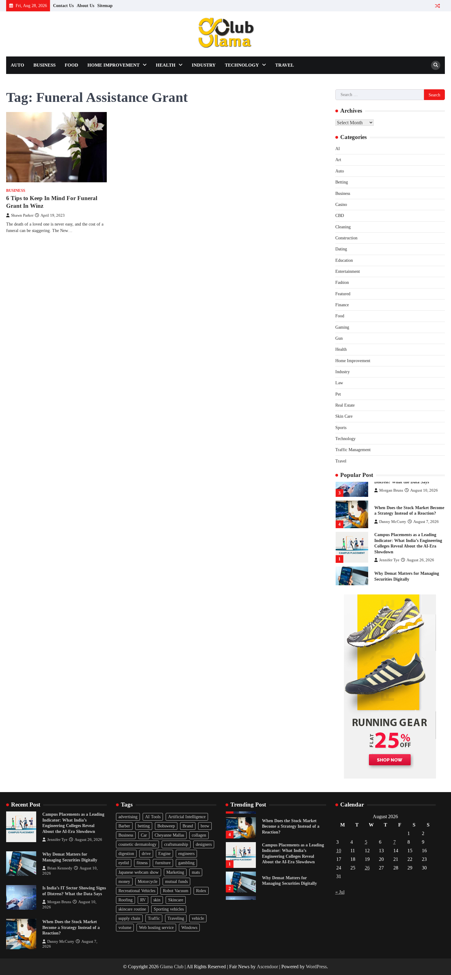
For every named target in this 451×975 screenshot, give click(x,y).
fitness (142, 862)
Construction (346, 237)
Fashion (342, 282)
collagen (199, 835)
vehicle (198, 918)
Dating (341, 248)
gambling (186, 862)
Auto (17, 65)
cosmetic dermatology (137, 844)
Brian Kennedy (59, 868)
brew (205, 825)
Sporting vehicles (169, 909)
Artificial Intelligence (187, 816)
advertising (127, 816)
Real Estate (345, 405)
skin (156, 899)
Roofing (125, 899)
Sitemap (105, 5)
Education (344, 260)
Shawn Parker (22, 215)
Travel (284, 65)
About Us (85, 5)
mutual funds (176, 881)
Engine (164, 853)
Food (71, 65)
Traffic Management (353, 449)
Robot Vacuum (175, 890)
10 (338, 850)
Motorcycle (147, 881)
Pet (338, 394)
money (124, 881)
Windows (189, 927)
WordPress (316, 966)
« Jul (340, 892)
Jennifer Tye (389, 560)
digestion (126, 853)
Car (144, 835)
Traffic (154, 918)
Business (44, 65)
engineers (186, 853)
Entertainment (347, 271)
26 (367, 867)
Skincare (175, 899)
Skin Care (344, 416)
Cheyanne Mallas (169, 835)
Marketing (175, 872)
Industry (204, 65)
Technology (242, 65)
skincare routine (132, 909)
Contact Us (63, 5)
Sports (340, 427)
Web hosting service (156, 927)
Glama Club (171, 966)
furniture (163, 862)
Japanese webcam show (138, 872)
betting (144, 825)
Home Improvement (113, 65)
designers (204, 844)
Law (339, 382)
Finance (342, 304)
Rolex (201, 890)
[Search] (435, 65)
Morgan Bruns (391, 490)
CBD (339, 215)
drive (146, 853)
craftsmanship (176, 844)
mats (196, 872)
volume (124, 927)
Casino (341, 204)
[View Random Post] (437, 5)
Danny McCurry (392, 522)
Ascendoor (267, 966)
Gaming (342, 327)
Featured (342, 293)
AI (337, 148)
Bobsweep (166, 825)
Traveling (176, 918)
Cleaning (343, 226)
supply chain (129, 918)
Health (165, 65)
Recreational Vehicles (136, 890)
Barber (124, 825)
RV (143, 899)
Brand (188, 825)
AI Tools (152, 816)
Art (338, 159)
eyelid (123, 862)
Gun (339, 338)
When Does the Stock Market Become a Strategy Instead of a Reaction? (71, 927)
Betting (341, 182)
